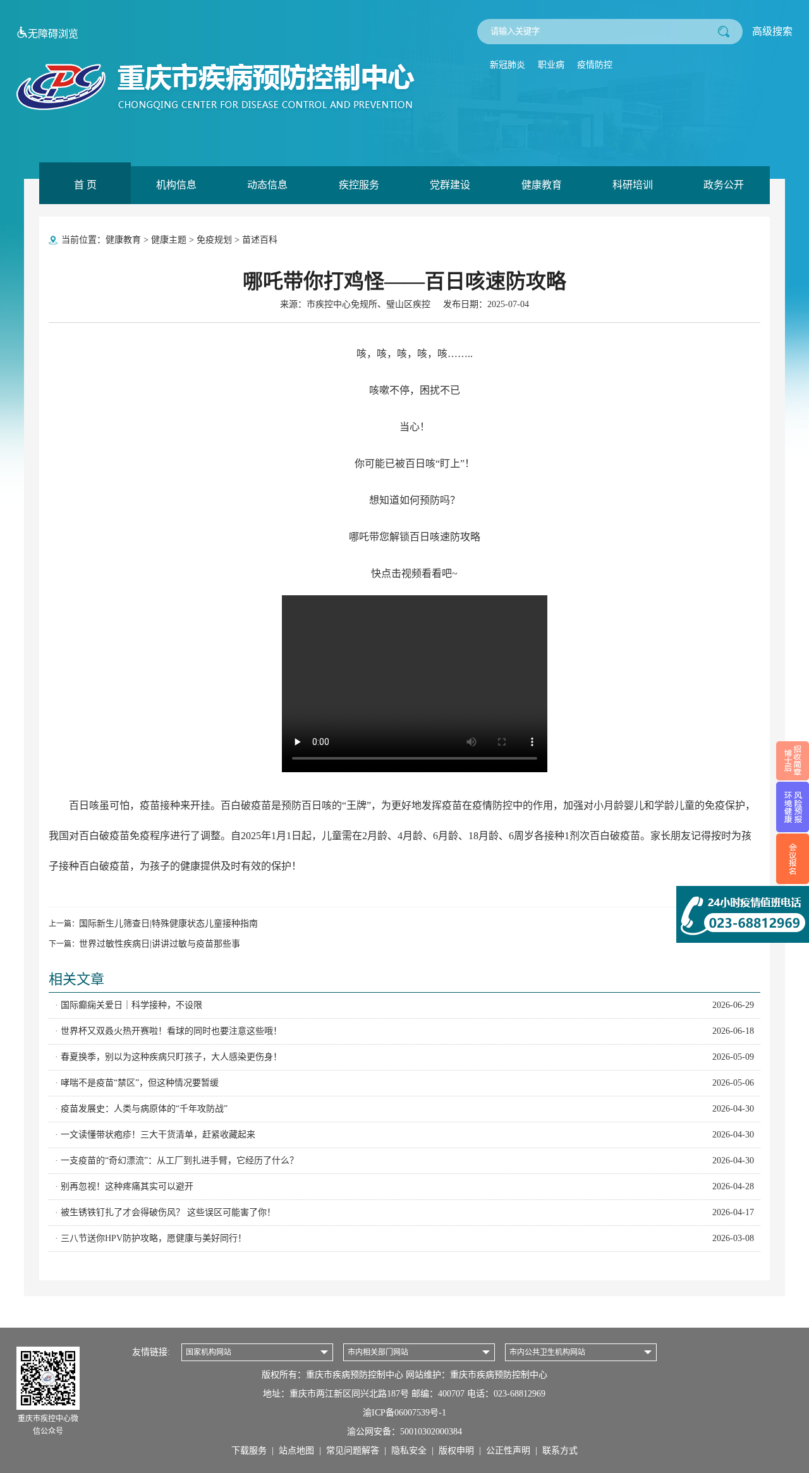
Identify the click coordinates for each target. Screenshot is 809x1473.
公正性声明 (508, 1450)
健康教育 (541, 184)
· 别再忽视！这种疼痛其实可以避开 (404, 1186)
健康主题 (168, 240)
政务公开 (723, 184)
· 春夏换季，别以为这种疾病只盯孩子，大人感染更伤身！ (404, 1057)
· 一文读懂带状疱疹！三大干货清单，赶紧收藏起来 (404, 1134)
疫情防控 (594, 65)
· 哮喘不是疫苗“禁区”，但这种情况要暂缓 (404, 1083)
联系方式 (560, 1450)
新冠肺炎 (507, 65)
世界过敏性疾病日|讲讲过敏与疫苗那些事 (159, 944)
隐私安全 (409, 1450)
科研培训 (632, 184)
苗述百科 (259, 240)
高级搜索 (772, 31)
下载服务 (249, 1450)
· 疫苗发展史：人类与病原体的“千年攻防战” (404, 1108)
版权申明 (456, 1450)
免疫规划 (214, 240)
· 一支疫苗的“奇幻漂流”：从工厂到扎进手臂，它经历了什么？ (404, 1160)
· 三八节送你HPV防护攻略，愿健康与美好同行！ (404, 1238)
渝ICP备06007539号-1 (404, 1412)
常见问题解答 (352, 1450)
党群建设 (450, 184)
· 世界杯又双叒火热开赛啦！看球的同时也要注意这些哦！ (404, 1031)
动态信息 (267, 184)
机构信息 (176, 184)
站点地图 (296, 1450)
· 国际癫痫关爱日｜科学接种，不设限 (404, 1005)
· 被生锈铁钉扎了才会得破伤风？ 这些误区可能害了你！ (404, 1212)
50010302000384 (431, 1431)
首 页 (85, 184)
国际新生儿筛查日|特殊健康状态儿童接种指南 (168, 923)
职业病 (551, 65)
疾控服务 (359, 184)
